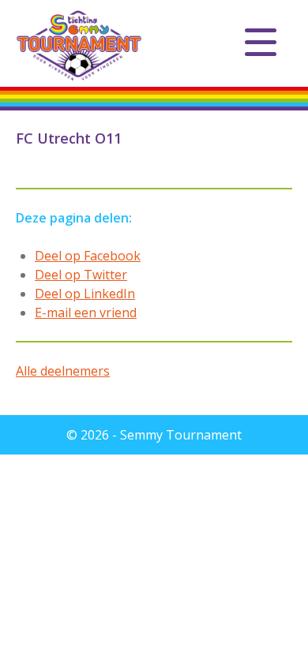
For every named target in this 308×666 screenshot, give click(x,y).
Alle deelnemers (63, 371)
